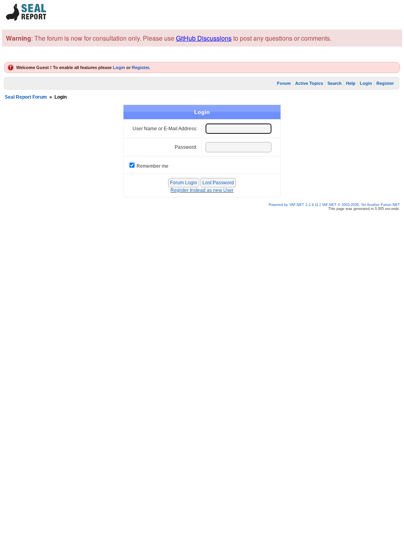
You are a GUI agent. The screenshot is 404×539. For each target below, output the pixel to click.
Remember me (152, 166)
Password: (186, 147)
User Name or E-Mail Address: (165, 128)
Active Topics (309, 83)
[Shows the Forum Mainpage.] (26, 19)
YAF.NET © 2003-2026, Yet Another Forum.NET (361, 205)
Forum (284, 83)
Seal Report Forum (26, 97)
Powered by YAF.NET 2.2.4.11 (294, 205)
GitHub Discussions (204, 38)
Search (334, 83)
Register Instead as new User (202, 190)
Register (140, 67)
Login (119, 67)
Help (350, 83)
